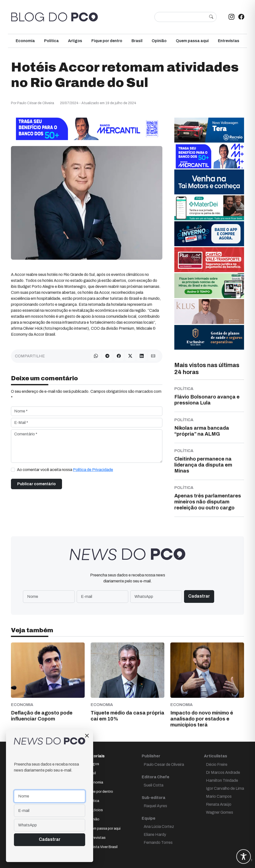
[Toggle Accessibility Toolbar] (243, 856)
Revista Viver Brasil (102, 847)
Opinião (159, 41)
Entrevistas (228, 41)
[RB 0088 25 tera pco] (209, 130)
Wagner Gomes (219, 812)
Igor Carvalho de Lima (225, 788)
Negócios (95, 810)
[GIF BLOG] (209, 259)
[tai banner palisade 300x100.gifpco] (209, 181)
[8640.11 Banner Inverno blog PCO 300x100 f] (209, 233)
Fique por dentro (106, 41)
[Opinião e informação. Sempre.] (54, 16)
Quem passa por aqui (104, 828)
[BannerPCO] (209, 311)
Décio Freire (216, 764)
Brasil (136, 41)
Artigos (75, 41)
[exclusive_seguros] (209, 337)
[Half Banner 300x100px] (209, 156)
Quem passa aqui (192, 41)
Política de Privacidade (93, 470)
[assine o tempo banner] (209, 285)
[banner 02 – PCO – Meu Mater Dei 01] (209, 207)
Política (51, 41)
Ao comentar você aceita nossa (65, 470)
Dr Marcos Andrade (223, 772)
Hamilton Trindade (222, 780)
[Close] (87, 735)
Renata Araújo (218, 804)
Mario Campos (219, 796)
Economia (25, 41)
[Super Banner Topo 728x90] (86, 128)
